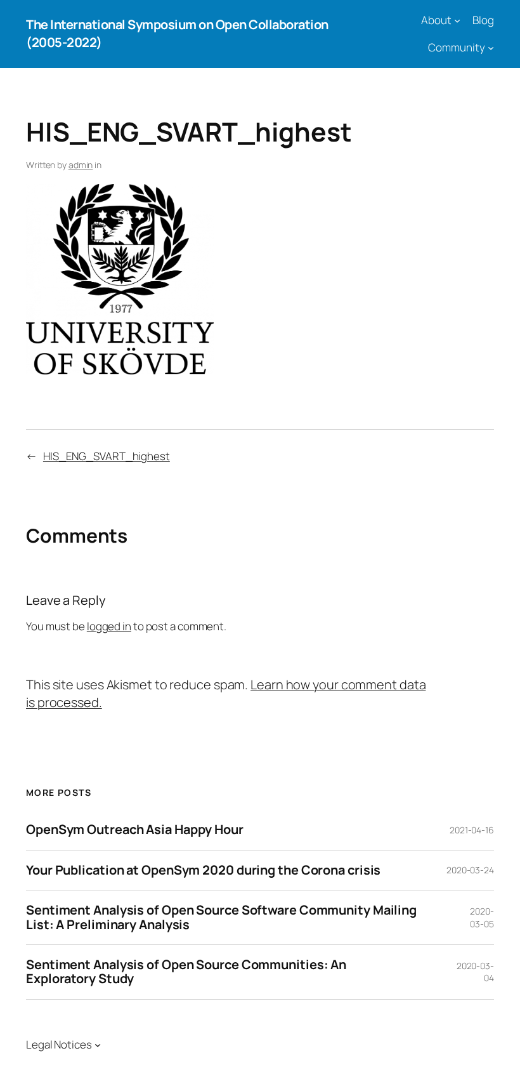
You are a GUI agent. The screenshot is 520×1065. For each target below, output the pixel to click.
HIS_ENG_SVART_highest (106, 456)
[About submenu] (457, 20)
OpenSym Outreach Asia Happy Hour (135, 830)
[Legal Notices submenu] (97, 1045)
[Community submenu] (491, 47)
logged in (109, 626)
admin (80, 165)
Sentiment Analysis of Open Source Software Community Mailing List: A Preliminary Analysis (221, 917)
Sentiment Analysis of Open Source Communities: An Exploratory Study (186, 972)
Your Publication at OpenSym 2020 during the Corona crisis (203, 870)
